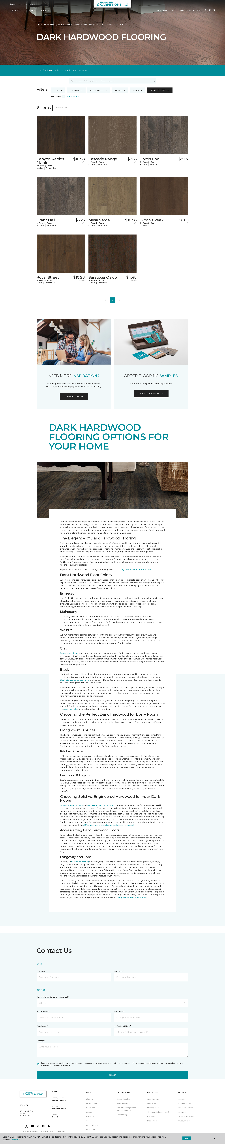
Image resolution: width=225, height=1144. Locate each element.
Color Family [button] (97, 90)
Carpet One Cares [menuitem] (185, 1108)
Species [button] (118, 90)
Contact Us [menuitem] (182, 1112)
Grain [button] (136, 90)
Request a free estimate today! (133, 897)
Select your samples (149, 393)
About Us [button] (45, 10)
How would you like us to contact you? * (53, 997)
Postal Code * (42, 1026)
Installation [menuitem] (152, 1121)
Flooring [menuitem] (89, 1099)
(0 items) (214, 10)
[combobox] (110, 81)
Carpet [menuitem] (89, 1112)
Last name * (119, 971)
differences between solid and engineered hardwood (108, 825)
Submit (112, 1075)
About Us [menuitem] (182, 1099)
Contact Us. (82, 70)
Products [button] (15, 10)
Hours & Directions (165, 10)
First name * (42, 971)
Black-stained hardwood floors (74, 680)
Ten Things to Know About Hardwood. (133, 569)
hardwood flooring (80, 862)
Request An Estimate (190, 10)
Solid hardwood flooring (71, 805)
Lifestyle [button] (74, 90)
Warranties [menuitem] (151, 1116)
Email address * (120, 1011)
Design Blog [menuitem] (122, 1115)
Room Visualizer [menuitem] (123, 1099)
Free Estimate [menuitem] (92, 1125)
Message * (41, 1041)
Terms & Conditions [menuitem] (186, 1116)
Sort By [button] (60, 108)
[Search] (154, 81)
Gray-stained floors (69, 653)
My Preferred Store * (122, 1026)
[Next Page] (119, 300)
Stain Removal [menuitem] (153, 1099)
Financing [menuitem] (90, 1129)
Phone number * (43, 1011)
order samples (71, 709)
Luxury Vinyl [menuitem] (91, 1103)
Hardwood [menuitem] (90, 1108)
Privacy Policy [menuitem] (183, 1121)
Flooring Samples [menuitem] (124, 1103)
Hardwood (65, 24)
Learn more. (16, 1140)
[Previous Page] (105, 300)
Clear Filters (73, 96)
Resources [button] (30, 10)
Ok (186, 1138)
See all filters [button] (158, 90)
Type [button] (56, 90)
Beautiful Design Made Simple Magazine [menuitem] (126, 1109)
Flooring (53, 24)
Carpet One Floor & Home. (37, 1131)
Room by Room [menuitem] (184, 1103)
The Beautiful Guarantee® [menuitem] (158, 1112)
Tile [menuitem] (87, 1121)
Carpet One (41, 24)
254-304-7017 (30, 4)
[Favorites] (210, 10)
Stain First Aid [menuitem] (153, 1103)
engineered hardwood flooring (101, 805)
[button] (205, 10)
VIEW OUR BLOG (71, 396)
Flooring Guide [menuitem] (153, 1108)
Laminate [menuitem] (90, 1116)
